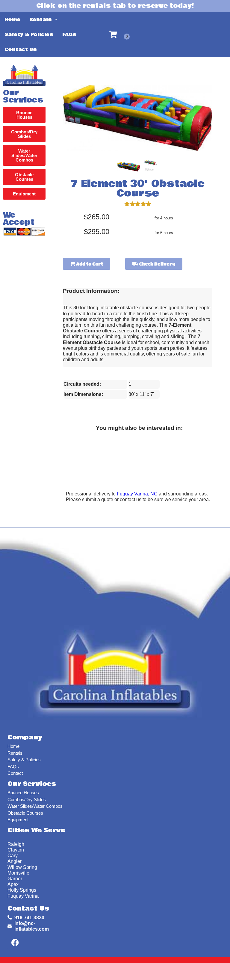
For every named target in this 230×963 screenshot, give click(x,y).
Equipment (17, 819)
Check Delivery (156, 263)
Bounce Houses (23, 792)
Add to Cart (89, 263)
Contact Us (20, 49)
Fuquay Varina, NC (137, 493)
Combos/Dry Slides (26, 799)
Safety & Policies (28, 34)
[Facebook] (14, 942)
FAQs (69, 34)
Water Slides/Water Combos (35, 806)
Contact (15, 773)
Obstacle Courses (25, 813)
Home (12, 19)
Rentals (40, 19)
